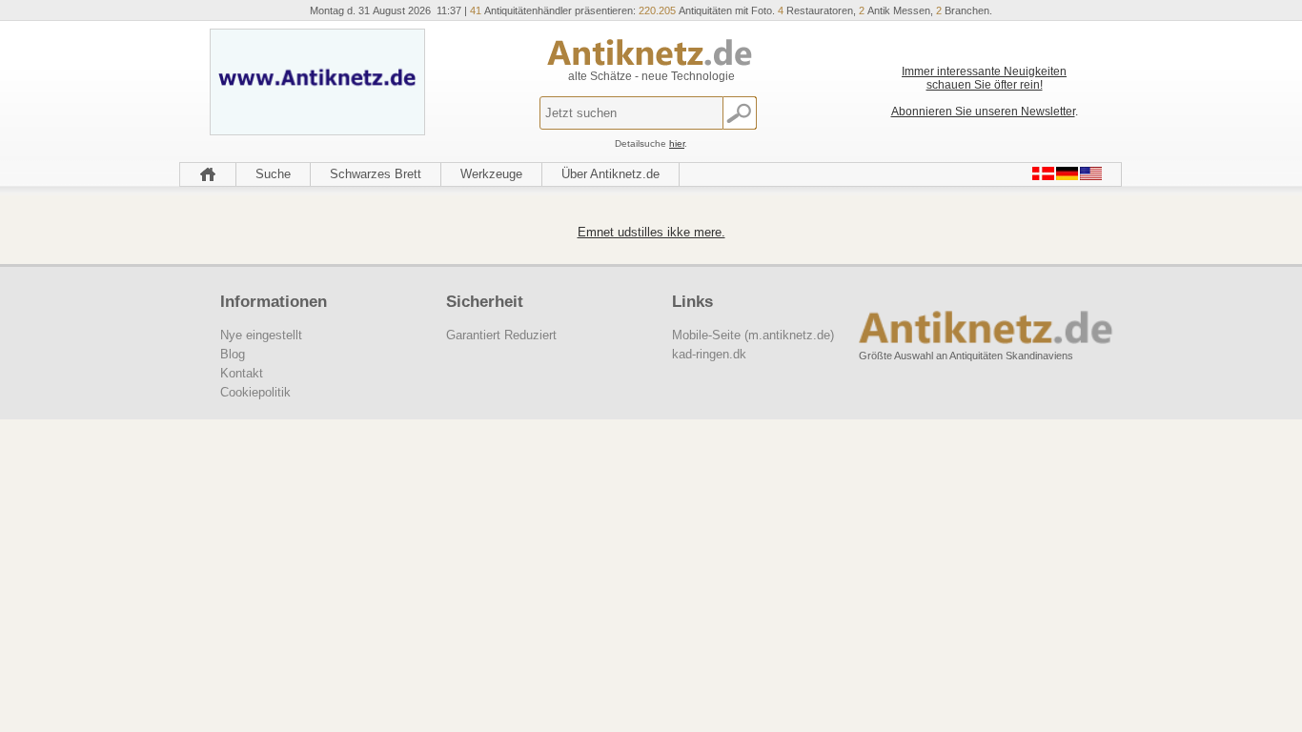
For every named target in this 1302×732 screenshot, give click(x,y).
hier (676, 143)
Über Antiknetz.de (610, 174)
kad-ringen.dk (709, 354)
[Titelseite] (207, 174)
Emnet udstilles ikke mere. (651, 232)
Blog (232, 354)
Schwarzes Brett (375, 174)
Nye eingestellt (261, 335)
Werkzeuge (491, 174)
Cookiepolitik (255, 392)
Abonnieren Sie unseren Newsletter (983, 111)
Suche (273, 174)
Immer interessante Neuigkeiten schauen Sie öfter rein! (984, 78)
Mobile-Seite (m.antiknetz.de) (753, 335)
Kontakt (241, 373)
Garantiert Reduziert (501, 335)
